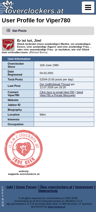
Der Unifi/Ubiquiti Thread (55, 84)
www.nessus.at (56, 206)
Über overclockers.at (56, 187)
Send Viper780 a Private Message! (61, 94)
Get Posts (19, 31)
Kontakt (7, 187)
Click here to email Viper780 (57, 92)
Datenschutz (48, 191)
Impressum (84, 187)
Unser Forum (26, 187)
